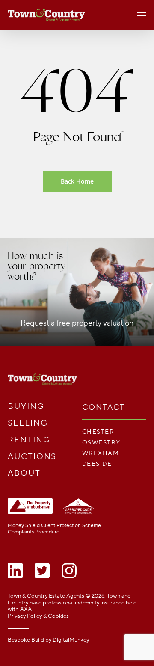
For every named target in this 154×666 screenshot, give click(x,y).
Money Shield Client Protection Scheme (54, 525)
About (24, 473)
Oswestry (101, 442)
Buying (26, 406)
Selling (27, 423)
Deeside (97, 464)
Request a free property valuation (77, 323)
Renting (29, 440)
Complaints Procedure (33, 532)
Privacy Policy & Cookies (38, 616)
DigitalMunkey (71, 639)
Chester (98, 432)
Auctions (32, 457)
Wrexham (100, 453)
